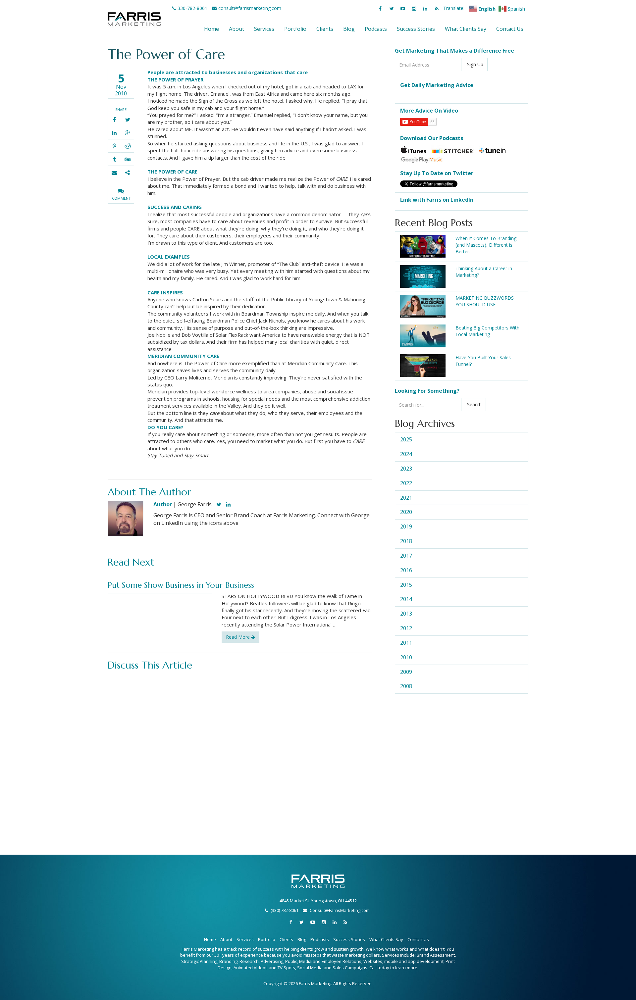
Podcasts (376, 28)
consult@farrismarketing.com (249, 8)
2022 (406, 483)
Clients (324, 28)
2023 (406, 468)
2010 (406, 657)
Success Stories (416, 28)
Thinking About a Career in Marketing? (483, 271)
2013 (406, 613)
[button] (121, 195)
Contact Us (509, 28)
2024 (406, 454)
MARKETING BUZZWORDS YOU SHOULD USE (484, 301)
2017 (406, 555)
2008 (406, 686)
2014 (406, 599)
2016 (406, 570)
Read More (238, 637)
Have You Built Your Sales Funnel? (483, 360)
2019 (406, 526)
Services (264, 28)
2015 (406, 584)
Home (211, 28)
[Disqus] (240, 756)
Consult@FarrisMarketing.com (340, 910)
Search (474, 404)
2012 (406, 628)
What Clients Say (465, 28)
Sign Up (475, 64)
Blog (349, 28)
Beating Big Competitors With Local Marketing (487, 331)
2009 (406, 671)
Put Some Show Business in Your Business (181, 585)
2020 (406, 512)
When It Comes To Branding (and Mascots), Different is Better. (485, 245)
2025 (406, 439)
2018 (406, 541)
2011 (406, 642)
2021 (406, 497)
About (236, 28)
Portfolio (295, 28)
